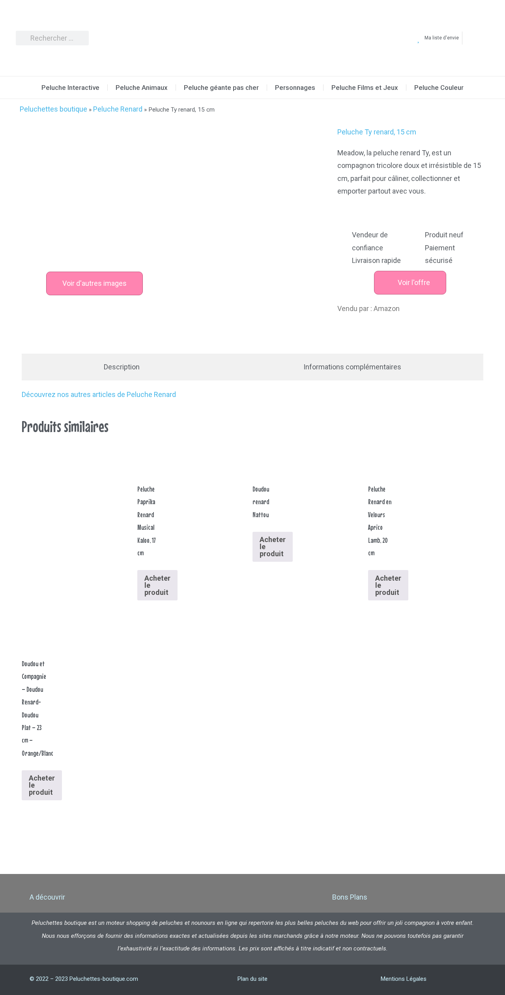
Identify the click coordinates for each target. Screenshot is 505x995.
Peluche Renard (117, 109)
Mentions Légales (403, 978)
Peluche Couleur (439, 87)
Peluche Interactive (70, 87)
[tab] (122, 367)
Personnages (295, 87)
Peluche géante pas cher (221, 87)
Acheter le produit (157, 585)
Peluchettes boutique (53, 109)
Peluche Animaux (142, 87)
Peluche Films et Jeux (364, 87)
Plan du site (252, 978)
